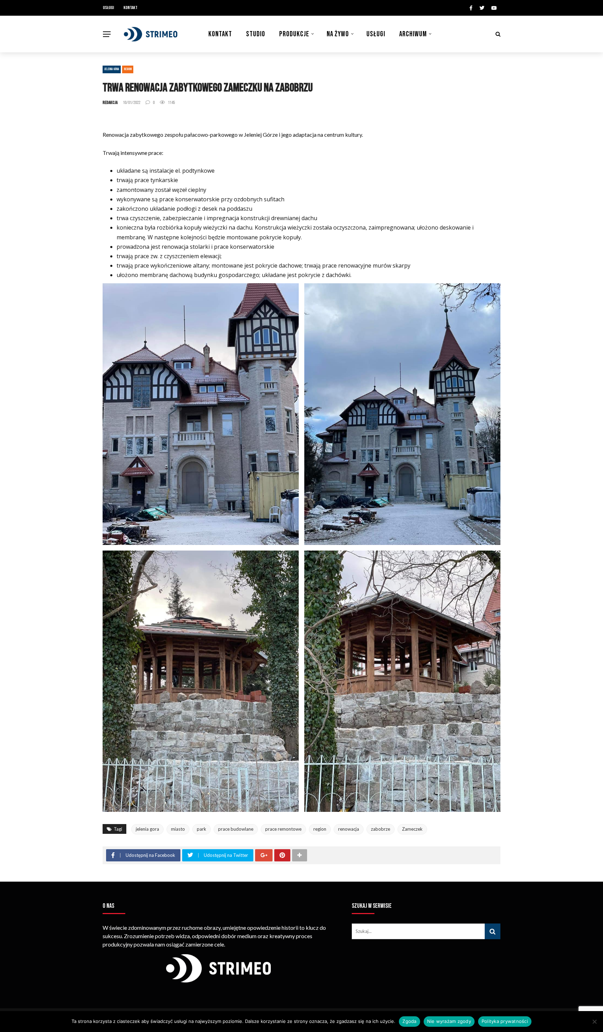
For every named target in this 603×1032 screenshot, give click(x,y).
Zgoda (409, 1021)
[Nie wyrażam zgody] (594, 1021)
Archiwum (413, 34)
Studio (255, 34)
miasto (178, 829)
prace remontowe (283, 829)
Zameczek (412, 829)
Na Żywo (338, 34)
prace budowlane (235, 829)
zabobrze (380, 829)
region (319, 829)
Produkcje (294, 34)
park (201, 829)
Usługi (108, 7)
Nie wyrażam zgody (449, 1021)
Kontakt (130, 7)
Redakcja (110, 102)
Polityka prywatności (505, 1021)
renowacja (348, 829)
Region (128, 69)
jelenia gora (147, 829)
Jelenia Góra (111, 69)
